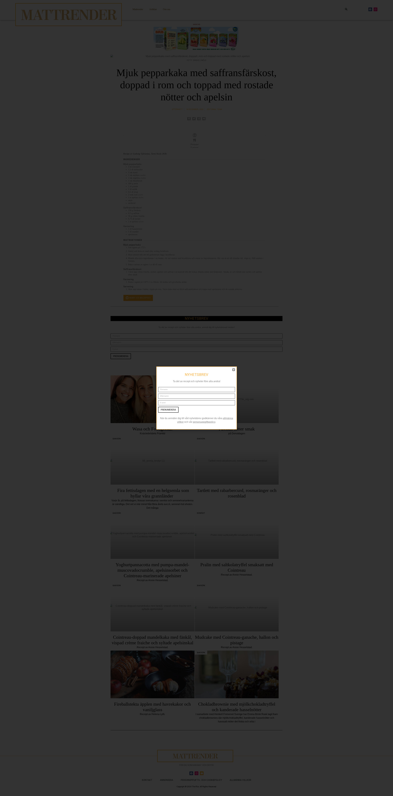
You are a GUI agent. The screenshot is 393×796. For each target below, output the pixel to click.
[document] (196, 398)
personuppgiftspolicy (204, 422)
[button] (234, 370)
